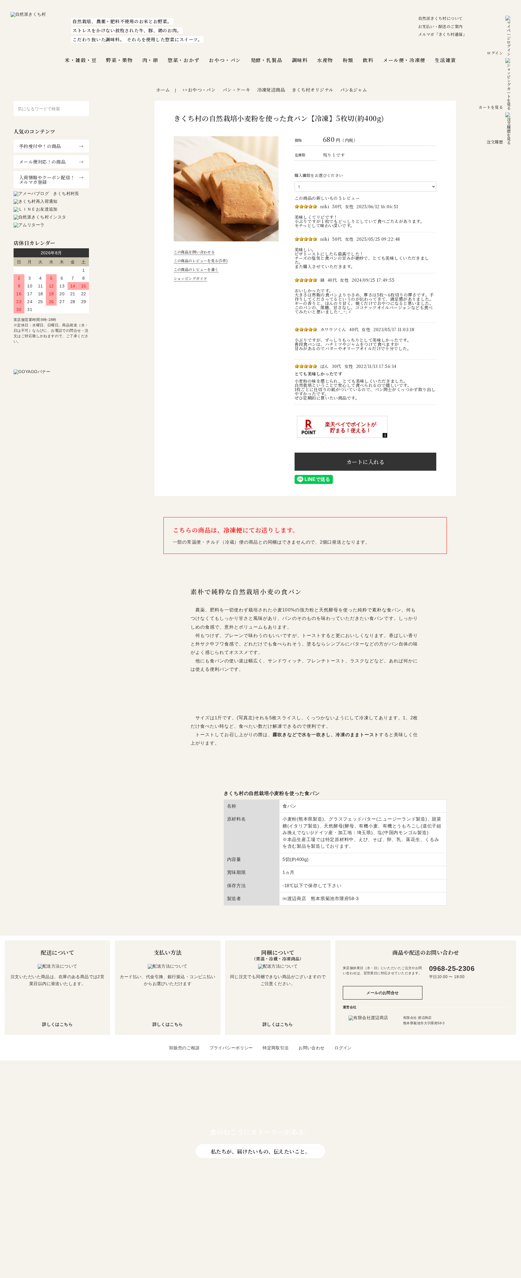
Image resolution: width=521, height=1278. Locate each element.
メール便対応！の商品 (42, 162)
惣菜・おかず (184, 60)
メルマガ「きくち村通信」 (442, 34)
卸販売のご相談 (184, 1047)
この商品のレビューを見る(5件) (201, 260)
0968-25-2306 (452, 969)
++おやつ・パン (199, 89)
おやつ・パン (225, 60)
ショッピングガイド (190, 278)
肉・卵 (150, 60)
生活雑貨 (445, 60)
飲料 (368, 60)
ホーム (163, 89)
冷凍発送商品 (271, 89)
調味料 (300, 60)
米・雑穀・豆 (81, 60)
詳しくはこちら (57, 1024)
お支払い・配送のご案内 (440, 26)
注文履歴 (495, 142)
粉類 (348, 60)
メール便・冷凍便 (404, 60)
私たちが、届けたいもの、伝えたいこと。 (260, 1151)
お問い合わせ (311, 1047)
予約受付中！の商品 (40, 146)
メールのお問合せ (382, 993)
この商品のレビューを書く (196, 269)
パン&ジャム (353, 89)
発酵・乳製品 (267, 60)
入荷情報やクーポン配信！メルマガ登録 (47, 179)
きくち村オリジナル (312, 89)
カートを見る (490, 107)
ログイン (495, 53)
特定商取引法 (276, 1047)
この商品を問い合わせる (194, 251)
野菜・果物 (119, 60)
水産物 (325, 60)
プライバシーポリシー (231, 1047)
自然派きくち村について (440, 18)
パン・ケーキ (237, 89)
